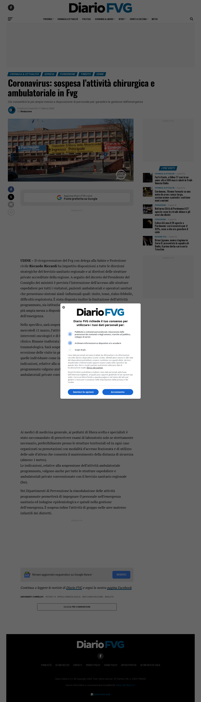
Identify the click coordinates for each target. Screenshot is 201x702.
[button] (100, 350)
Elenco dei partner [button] (95, 367)
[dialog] (100, 351)
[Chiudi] (63, 307)
